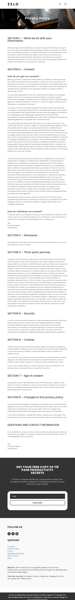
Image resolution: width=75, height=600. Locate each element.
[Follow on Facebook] (9, 533)
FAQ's (10, 551)
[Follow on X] (13, 533)
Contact (11, 546)
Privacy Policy (13, 549)
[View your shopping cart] (61, 4)
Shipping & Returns (16, 553)
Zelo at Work (13, 556)
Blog (9, 558)
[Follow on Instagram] (16, 533)
